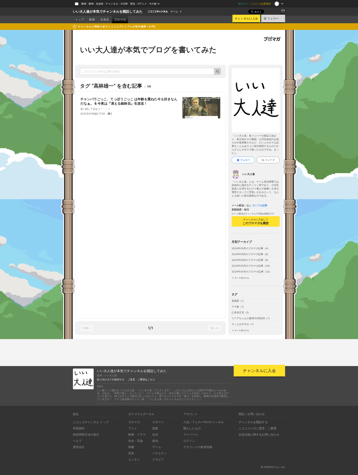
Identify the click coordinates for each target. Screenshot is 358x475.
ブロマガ (120, 19)
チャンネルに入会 (246, 18)
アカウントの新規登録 (197, 447)
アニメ (132, 428)
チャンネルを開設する (253, 422)
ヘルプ (77, 440)
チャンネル (112, 3)
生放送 (99, 3)
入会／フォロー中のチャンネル (203, 422)
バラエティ (159, 453)
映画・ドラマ (137, 434)
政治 (155, 440)
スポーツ (158, 422)
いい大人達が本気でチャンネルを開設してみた (108, 11)
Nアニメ (142, 3)
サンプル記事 (259, 205)
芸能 (155, 428)
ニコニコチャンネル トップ (91, 422)
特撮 (131, 447)
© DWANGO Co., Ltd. (273, 467)
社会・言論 (135, 440)
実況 (132, 3)
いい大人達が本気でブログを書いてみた (148, 49)
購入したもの (192, 428)
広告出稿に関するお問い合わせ (259, 434)
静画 (91, 3)
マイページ (190, 434)
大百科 (124, 3)
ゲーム (174, 11)
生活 (155, 434)
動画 (83, 3)
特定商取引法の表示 (86, 434)
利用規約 (79, 428)
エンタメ (134, 459)
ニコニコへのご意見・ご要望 (257, 428)
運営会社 (79, 447)
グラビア (158, 459)
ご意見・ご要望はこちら (141, 379)
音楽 (131, 453)
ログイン (243, 3)
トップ (79, 19)
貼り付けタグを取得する (110, 379)
